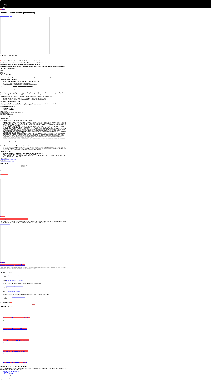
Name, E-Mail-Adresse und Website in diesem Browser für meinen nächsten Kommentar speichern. (19, 172)
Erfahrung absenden (4, 174)
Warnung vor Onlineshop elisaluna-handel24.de (14, 280)
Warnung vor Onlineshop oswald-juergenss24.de (14, 219)
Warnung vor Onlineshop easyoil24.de (13, 291)
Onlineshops (5, 4)
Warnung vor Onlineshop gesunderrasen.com (15, 351)
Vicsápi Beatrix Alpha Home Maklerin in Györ (11, 371)
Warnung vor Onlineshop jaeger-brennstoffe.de (16, 340)
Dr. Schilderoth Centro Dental (8, 373)
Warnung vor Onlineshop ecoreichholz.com (12, 265)
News (4, 7)
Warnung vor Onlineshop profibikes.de (7, 161)
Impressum (16, 379)
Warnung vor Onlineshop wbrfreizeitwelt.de (8, 159)
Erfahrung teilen (9, 16)
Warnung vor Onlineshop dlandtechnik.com (15, 362)
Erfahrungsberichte (6, 5)
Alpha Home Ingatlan (6, 372)
